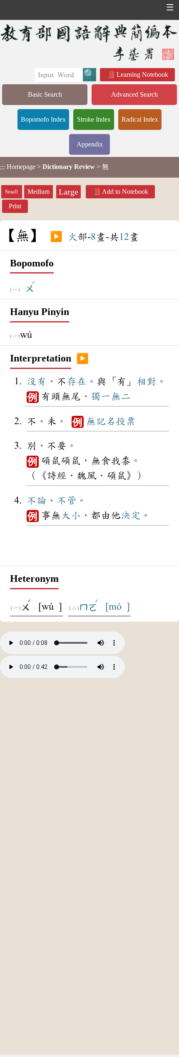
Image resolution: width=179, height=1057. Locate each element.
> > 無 (54, 167)
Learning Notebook (142, 74)
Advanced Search (134, 94)
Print (15, 206)
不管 (67, 500)
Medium (38, 191)
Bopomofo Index (43, 119)
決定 (131, 515)
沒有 (37, 381)
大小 (71, 515)
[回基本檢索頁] (89, 42)
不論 (37, 500)
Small (11, 192)
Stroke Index (94, 119)
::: (2, 167)
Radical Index (140, 119)
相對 (147, 381)
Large (68, 191)
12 (124, 237)
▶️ (56, 237)
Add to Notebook (125, 191)
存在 (77, 381)
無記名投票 (111, 421)
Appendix (90, 144)
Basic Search (45, 94)
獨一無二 (111, 396)
